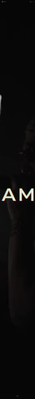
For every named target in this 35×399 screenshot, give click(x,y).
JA (31, 1)
